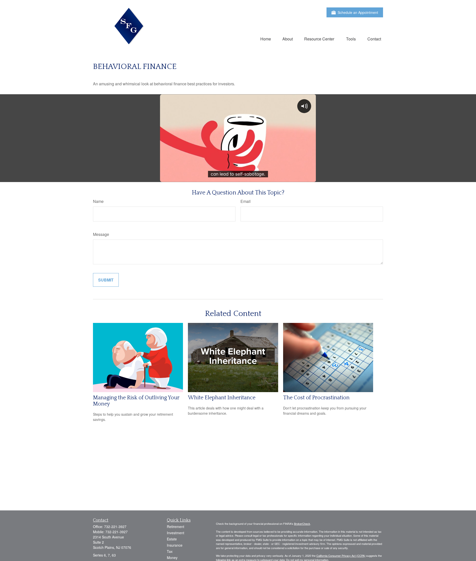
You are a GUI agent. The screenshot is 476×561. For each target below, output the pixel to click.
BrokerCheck (302, 524)
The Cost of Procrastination (316, 398)
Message (101, 234)
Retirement (175, 526)
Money (172, 557)
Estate (172, 538)
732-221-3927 (115, 526)
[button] (265, 38)
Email (245, 201)
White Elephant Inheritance (221, 398)
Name (98, 201)
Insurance (174, 545)
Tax (170, 551)
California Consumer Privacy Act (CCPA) (340, 556)
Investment (175, 532)
